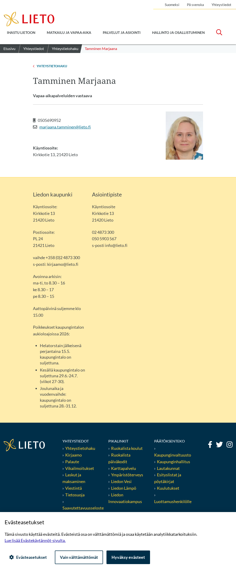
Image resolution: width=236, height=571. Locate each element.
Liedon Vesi (121, 481)
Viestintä (73, 488)
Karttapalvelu (123, 468)
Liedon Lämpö (123, 488)
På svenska (195, 5)
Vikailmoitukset (79, 468)
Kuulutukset (168, 488)
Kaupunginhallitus (173, 461)
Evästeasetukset (31, 557)
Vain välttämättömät (79, 557)
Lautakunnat (168, 468)
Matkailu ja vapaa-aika (69, 32)
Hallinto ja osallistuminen (178, 32)
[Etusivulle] (28, 18)
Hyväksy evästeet (128, 557)
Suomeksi (172, 5)
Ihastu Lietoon (21, 32)
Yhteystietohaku (80, 448)
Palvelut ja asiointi (122, 32)
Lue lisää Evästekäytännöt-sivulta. (35, 540)
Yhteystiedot (221, 5)
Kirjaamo (73, 454)
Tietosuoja (75, 494)
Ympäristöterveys (127, 474)
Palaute (72, 461)
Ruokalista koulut (127, 448)
